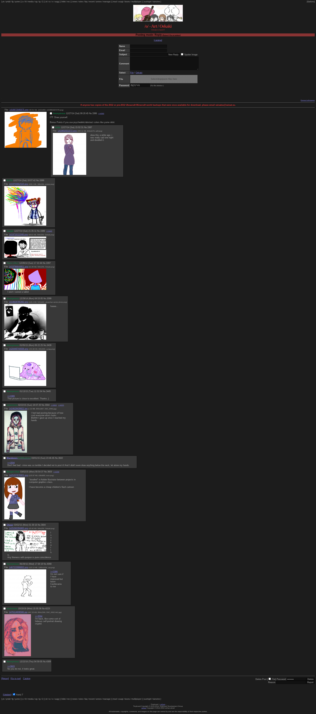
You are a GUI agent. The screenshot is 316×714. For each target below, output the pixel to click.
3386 (94, 113)
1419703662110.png (18, 184)
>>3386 (54, 571)
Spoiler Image (191, 54)
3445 (48, 391)
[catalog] (158, 40)
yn (3, 1)
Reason (271, 682)
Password (281, 679)
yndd (8, 1)
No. (90, 113)
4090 (49, 564)
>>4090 (101, 113)
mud (115, 1)
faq (86, 1)
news (74, 1)
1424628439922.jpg (18, 408)
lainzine (156, 1)
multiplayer (136, 1)
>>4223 (61, 405)
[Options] (311, 1)
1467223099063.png (18, 567)
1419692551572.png (67, 131)
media (31, 1)
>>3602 (54, 405)
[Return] (165, 35)
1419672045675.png (18, 110)
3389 (42, 231)
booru (127, 1)
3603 (49, 471)
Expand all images (308, 100)
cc (50, 1)
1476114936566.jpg (18, 612)
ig (39, 1)
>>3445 (49, 231)
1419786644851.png (18, 266)
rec (68, 1)
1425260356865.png (18, 528)
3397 (48, 263)
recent (91, 1)
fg (12, 1)
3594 (47, 405)
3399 (49, 298)
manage (106, 1)
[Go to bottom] (175, 35)
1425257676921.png (18, 475)
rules (81, 1)
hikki (64, 1)
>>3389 (11, 396)
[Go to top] (16, 678)
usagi (120, 1)
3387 (89, 127)
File (132, 72)
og (36, 1)
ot (46, 1)
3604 (43, 525)
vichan (162, 704)
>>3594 (11, 463)
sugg (57, 1)
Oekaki (139, 72)
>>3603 (11, 666)
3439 (49, 345)
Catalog (26, 678)
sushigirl (147, 1)
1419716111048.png (18, 234)
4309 (48, 661)
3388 (42, 180)
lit (25, 1)
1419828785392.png (18, 302)
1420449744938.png (18, 349)
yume (17, 1)
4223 (47, 608)
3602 (60, 458)
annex (99, 1)
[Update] (7, 694)
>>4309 (56, 472)
